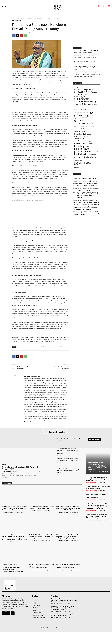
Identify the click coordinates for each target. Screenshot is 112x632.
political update (82, 151)
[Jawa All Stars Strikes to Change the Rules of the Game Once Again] (42, 496)
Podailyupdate (81, 146)
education (86, 112)
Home (13, 18)
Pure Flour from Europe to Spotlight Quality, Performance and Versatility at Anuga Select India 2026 (68, 566)
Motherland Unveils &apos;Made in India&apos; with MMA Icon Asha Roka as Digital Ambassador (97, 466)
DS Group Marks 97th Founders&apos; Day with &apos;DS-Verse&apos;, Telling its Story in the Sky (69, 536)
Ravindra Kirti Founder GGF (20, 32)
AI (74, 104)
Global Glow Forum (90, 121)
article (77, 104)
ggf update (37, 346)
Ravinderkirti (95, 151)
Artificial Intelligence (92, 104)
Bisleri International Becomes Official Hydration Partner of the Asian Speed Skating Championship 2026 (41, 566)
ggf (18, 346)
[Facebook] (98, 6)
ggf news (30, 346)
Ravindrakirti (59, 346)
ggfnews (76, 118)
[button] (5, 6)
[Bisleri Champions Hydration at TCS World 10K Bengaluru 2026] (21, 451)
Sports (3, 464)
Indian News (91, 128)
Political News (81, 149)
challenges (77, 107)
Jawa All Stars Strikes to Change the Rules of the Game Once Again (87, 61)
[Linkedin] (31, 421)
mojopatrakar (91, 141)
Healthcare (76, 128)
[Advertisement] (41, 107)
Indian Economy (83, 128)
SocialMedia (90, 157)
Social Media (78, 160)
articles (83, 104)
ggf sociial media (87, 118)
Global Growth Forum (83, 123)
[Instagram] (103, 6)
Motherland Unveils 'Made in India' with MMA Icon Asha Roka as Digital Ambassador (87, 51)
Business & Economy (21, 18)
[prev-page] (87, 524)
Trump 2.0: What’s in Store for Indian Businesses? (59, 367)
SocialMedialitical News (83, 163)
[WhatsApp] (25, 35)
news (91, 143)
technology (77, 167)
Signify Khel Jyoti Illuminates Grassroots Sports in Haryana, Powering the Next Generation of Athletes (69, 470)
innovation (83, 131)
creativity (83, 106)
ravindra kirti (92, 154)
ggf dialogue (24, 346)
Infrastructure (51, 346)
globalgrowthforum (79, 126)
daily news (88, 106)
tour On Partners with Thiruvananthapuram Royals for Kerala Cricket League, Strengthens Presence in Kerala (14, 567)
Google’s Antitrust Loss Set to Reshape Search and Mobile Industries (25, 367)
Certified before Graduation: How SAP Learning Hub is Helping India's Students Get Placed (86, 56)
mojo (75, 141)
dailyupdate (80, 109)
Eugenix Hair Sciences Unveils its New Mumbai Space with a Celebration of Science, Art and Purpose (41, 536)
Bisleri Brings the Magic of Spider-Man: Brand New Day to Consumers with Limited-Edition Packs (85, 68)
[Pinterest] (21, 35)
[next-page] (90, 524)
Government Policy (90, 126)
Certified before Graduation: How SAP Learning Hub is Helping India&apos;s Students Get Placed (14, 508)
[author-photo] (3, 512)
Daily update (90, 109)
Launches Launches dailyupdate (82, 137)
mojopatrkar (80, 143)
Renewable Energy (78, 157)
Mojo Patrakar (82, 141)
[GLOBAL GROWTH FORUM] (56, 6)
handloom (43, 346)
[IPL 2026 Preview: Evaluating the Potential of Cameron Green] (49, 442)
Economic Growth (78, 112)
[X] (109, 6)
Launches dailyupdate (83, 134)
